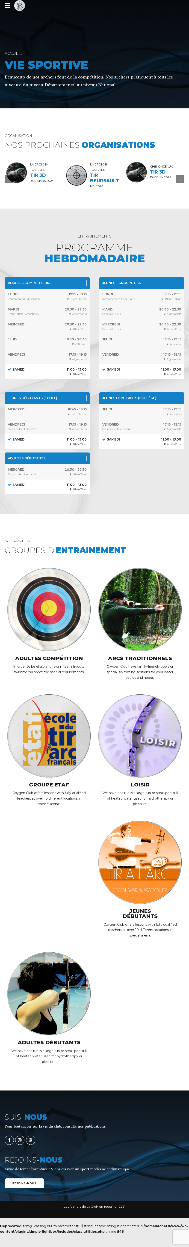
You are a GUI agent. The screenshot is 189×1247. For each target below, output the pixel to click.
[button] (9, 179)
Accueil (13, 53)
